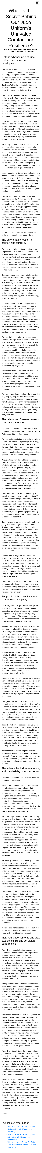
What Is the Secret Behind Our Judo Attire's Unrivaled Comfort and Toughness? (21, 1136)
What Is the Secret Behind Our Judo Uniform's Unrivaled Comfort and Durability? (21, 1129)
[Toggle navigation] (37, 3)
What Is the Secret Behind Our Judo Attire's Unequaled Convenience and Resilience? (22, 1144)
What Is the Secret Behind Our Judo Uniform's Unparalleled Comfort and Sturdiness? (20, 82)
